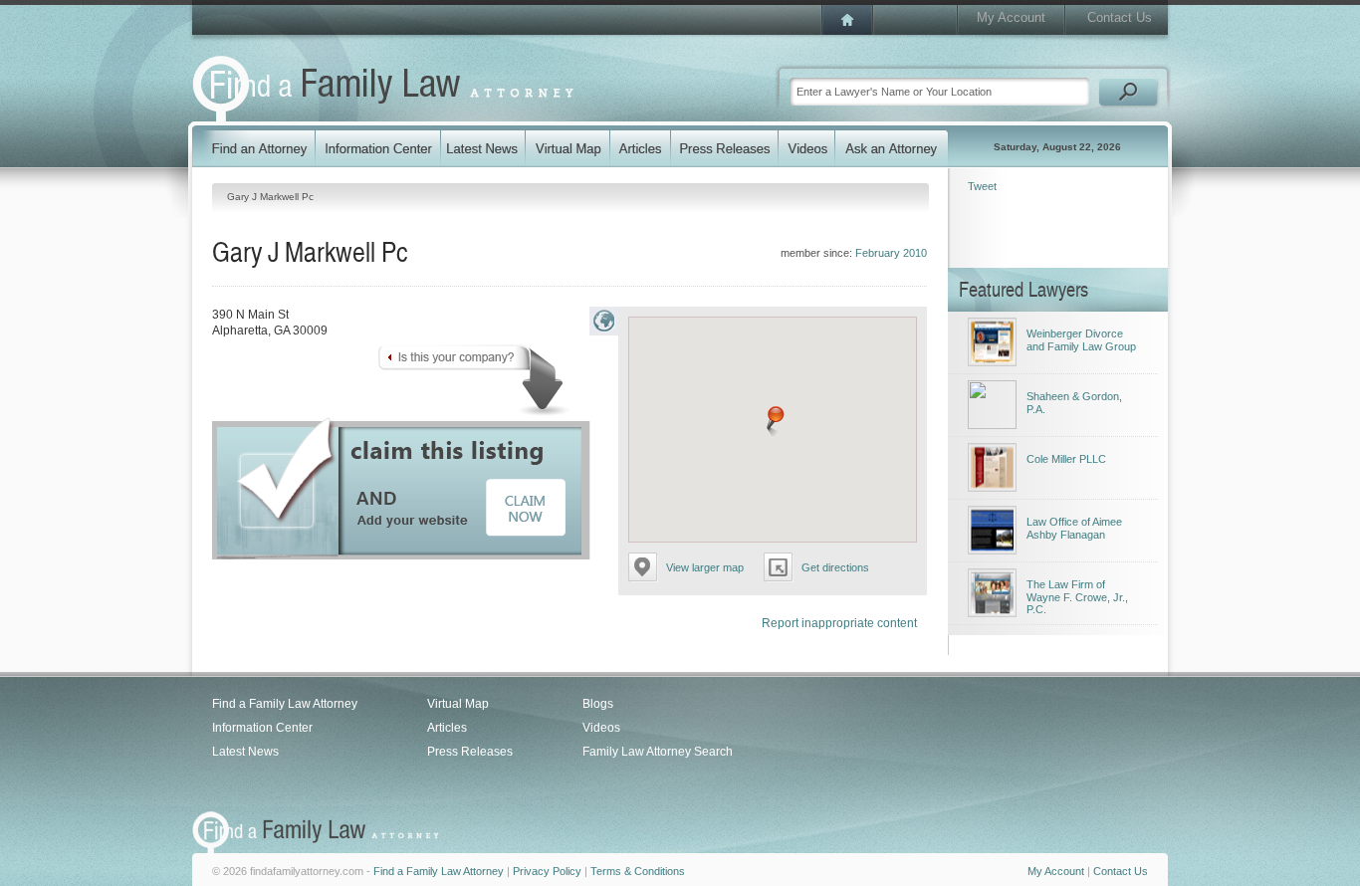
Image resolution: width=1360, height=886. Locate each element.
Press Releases (470, 752)
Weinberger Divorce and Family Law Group (1081, 340)
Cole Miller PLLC (1066, 459)
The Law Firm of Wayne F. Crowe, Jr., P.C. (1077, 596)
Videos (601, 728)
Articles (447, 728)
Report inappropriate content (839, 623)
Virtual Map (458, 704)
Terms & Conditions (637, 871)
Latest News (245, 752)
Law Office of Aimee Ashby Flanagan (1074, 528)
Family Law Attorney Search (657, 752)
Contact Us (1119, 17)
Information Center (262, 728)
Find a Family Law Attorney (284, 704)
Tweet (982, 186)
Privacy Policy (547, 871)
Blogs (597, 704)
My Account (1011, 17)
